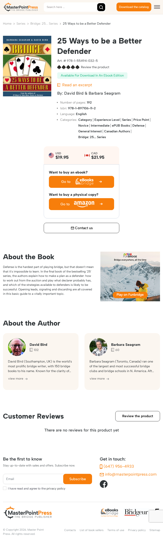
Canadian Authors (117, 131)
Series (126, 120)
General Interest (90, 131)
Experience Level (107, 120)
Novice (83, 125)
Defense (138, 125)
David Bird (73, 93)
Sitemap (154, 530)
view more (16, 378)
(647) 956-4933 (118, 466)
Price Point (141, 120)
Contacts (70, 530)
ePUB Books (121, 125)
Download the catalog (134, 7)
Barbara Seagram (104, 93)
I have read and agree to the (36, 488)
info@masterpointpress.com (130, 474)
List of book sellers (92, 530)
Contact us (83, 228)
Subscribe (77, 479)
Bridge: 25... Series (92, 137)
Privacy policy (137, 530)
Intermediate (100, 125)
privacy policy (56, 488)
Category (85, 120)
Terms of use (115, 530)
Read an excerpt (76, 84)
